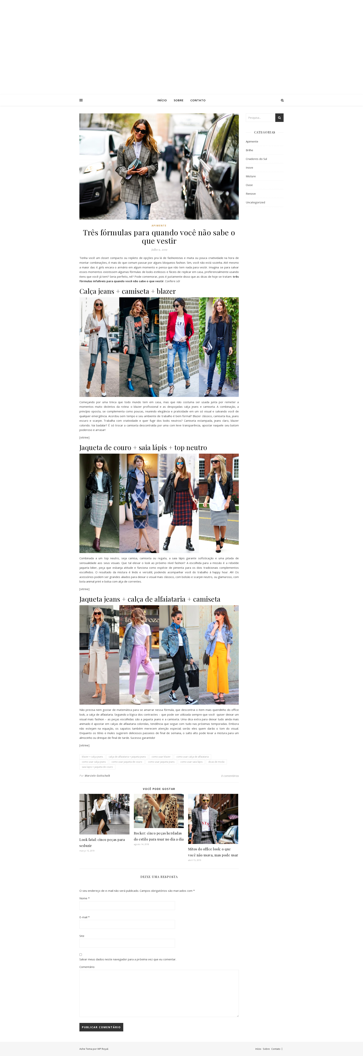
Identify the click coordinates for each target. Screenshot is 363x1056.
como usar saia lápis (191, 761)
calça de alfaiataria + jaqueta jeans (127, 756)
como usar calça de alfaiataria (192, 756)
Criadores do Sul (256, 159)
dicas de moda (216, 761)
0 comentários (230, 776)
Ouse (249, 185)
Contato (198, 100)
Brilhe (249, 150)
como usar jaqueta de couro (127, 761)
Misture (251, 176)
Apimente (159, 225)
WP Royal (102, 1049)
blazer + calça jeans (92, 756)
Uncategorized (255, 202)
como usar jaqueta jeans (161, 761)
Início (162, 100)
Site (81, 936)
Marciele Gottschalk (97, 775)
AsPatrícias (181, 43)
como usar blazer (161, 756)
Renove (251, 193)
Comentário (87, 967)
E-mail (84, 917)
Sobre (179, 100)
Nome (84, 898)
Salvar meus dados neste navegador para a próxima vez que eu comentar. (127, 959)
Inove (249, 167)
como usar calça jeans (94, 761)
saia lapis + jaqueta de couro (97, 767)
